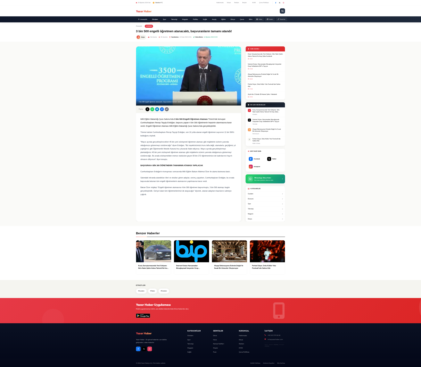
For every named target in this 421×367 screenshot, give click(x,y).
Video (260, 19)
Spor (164, 19)
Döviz (215, 336)
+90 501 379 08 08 (274, 335)
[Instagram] (283, 2)
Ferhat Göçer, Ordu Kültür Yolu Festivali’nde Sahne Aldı (264, 85)
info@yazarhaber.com (275, 339)
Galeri (271, 19)
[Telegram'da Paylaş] (157, 109)
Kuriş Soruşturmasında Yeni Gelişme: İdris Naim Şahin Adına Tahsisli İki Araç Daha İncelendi (265, 55)
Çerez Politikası (264, 2)
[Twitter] (279, 2)
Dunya (250, 219)
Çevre (242, 19)
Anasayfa (143, 19)
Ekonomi (250, 199)
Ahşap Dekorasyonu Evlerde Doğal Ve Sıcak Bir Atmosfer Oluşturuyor (263, 75)
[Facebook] (275, 2)
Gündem (155, 19)
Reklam (236, 2)
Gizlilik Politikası (255, 363)
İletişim (244, 2)
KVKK (254, 2)
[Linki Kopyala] (167, 109)
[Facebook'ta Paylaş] (162, 109)
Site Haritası (281, 363)
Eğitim (223, 19)
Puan (215, 352)
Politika (195, 19)
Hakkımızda (220, 2)
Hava (215, 340)
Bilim (250, 19)
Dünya (233, 19)
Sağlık (205, 19)
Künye (229, 2)
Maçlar (215, 348)
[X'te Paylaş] (147, 109)
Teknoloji (174, 19)
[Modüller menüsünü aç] (282, 11)
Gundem (250, 194)
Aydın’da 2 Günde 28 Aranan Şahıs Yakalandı (262, 94)
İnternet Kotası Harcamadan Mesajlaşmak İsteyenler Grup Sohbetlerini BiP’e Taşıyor (264, 65)
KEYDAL (276, 344)
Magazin (185, 19)
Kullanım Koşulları (268, 363)
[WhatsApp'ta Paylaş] (152, 109)
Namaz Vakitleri (218, 344)
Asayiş (214, 19)
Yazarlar (282, 19)
